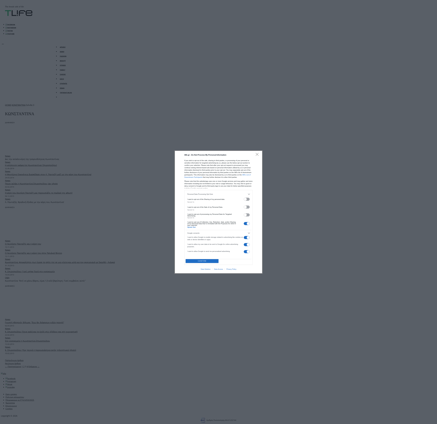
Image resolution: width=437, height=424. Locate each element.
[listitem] (218, 194)
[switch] (247, 199)
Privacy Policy (231, 269)
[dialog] (218, 212)
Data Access (218, 269)
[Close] (258, 155)
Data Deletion (206, 269)
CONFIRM (202, 261)
